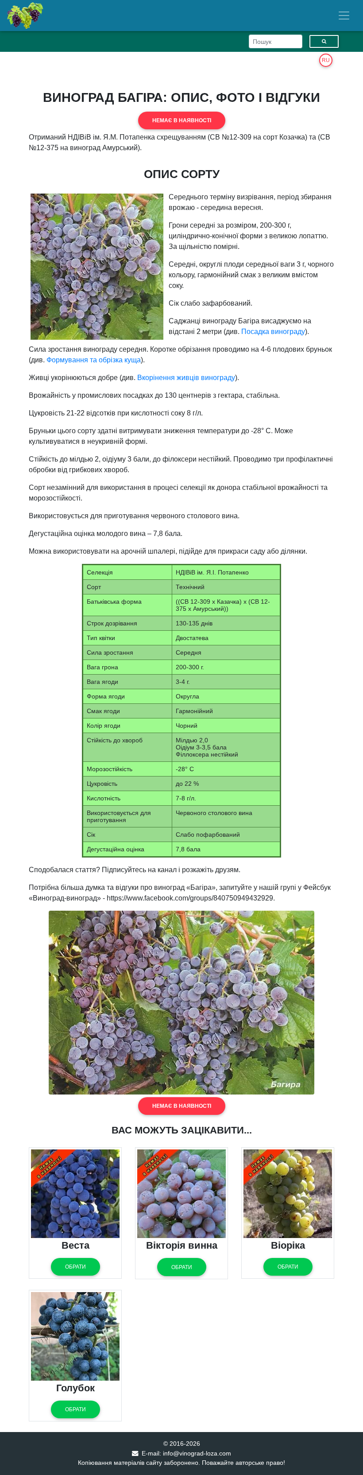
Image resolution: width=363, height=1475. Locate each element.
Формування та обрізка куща (93, 360)
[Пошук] (323, 41)
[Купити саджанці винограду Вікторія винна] (181, 1193)
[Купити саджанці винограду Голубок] (75, 1335)
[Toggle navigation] (344, 15)
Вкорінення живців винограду (186, 377)
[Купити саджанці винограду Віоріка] (288, 1193)
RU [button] (326, 60)
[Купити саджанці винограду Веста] (75, 1193)
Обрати (75, 1267)
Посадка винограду (273, 331)
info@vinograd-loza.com (197, 1453)
